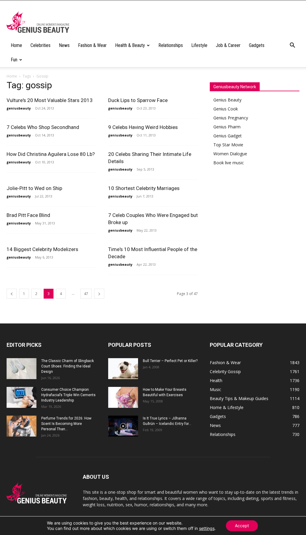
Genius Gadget (227, 136)
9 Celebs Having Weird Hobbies (143, 127)
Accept (242, 525)
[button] (292, 46)
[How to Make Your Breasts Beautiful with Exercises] (123, 397)
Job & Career (228, 45)
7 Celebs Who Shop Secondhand (43, 127)
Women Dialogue (230, 153)
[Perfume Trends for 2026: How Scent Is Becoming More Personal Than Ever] (21, 426)
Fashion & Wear (92, 45)
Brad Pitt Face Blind (28, 215)
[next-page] (99, 294)
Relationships (170, 45)
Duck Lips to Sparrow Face (138, 100)
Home (16, 45)
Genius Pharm (227, 127)
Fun (14, 60)
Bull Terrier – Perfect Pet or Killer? (170, 361)
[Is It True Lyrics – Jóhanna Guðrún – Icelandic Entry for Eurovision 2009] (123, 426)
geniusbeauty (19, 108)
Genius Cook (225, 109)
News (64, 45)
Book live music (228, 162)
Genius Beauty (227, 100)
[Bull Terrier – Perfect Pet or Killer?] (123, 368)
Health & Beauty (130, 45)
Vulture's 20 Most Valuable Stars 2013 (50, 100)
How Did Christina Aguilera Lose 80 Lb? (51, 154)
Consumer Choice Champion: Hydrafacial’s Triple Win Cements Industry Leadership (68, 394)
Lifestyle (199, 45)
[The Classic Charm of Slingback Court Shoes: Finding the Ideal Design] (21, 368)
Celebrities (40, 45)
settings (207, 528)
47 (86, 293)
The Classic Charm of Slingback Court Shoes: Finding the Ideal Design (67, 366)
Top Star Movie (228, 145)
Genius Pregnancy (230, 118)
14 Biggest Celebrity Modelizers (42, 249)
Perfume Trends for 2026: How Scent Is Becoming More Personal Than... (66, 423)
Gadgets (256, 45)
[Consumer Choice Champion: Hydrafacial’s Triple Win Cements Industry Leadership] (21, 397)
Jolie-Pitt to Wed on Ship (34, 188)
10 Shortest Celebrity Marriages (144, 188)
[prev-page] (12, 294)
